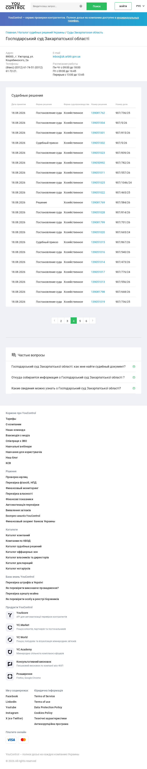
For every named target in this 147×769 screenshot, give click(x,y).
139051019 (98, 301)
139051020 (98, 232)
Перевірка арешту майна (22, 593)
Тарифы (11, 418)
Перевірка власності (19, 493)
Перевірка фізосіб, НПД (21, 482)
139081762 (98, 112)
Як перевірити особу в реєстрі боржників (32, 599)
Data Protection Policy (48, 707)
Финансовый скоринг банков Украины (30, 521)
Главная (11, 32)
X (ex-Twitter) (14, 718)
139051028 (98, 212)
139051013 (98, 281)
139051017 (98, 271)
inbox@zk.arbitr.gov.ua (66, 56)
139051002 (98, 142)
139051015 (98, 242)
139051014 (98, 262)
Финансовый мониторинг (22, 488)
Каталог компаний (18, 535)
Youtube (11, 707)
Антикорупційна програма (51, 723)
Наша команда (15, 429)
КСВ (8, 463)
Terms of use (42, 701)
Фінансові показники (19, 499)
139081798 (98, 291)
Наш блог (12, 457)
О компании (13, 424)
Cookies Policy (43, 712)
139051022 (98, 192)
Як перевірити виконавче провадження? (32, 587)
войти (123, 6)
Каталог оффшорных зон (22, 551)
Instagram (12, 712)
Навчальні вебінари (19, 446)
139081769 (98, 202)
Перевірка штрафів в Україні (24, 582)
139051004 (98, 122)
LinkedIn (11, 701)
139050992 (98, 162)
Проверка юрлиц (17, 477)
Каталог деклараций (19, 562)
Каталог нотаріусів (18, 568)
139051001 (98, 132)
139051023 (98, 152)
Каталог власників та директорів (27, 557)
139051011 (98, 172)
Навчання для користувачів (24, 452)
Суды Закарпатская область (85, 32)
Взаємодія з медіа (18, 435)
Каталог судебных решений (24, 546)
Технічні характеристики (50, 718)
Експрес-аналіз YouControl (23, 515)
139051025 (98, 182)
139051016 (98, 252)
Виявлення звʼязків (18, 510)
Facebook (12, 696)
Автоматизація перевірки (22, 504)
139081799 (98, 222)
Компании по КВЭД (18, 540)
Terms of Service (44, 696)
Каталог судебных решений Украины (41, 32)
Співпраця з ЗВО (16, 440)
